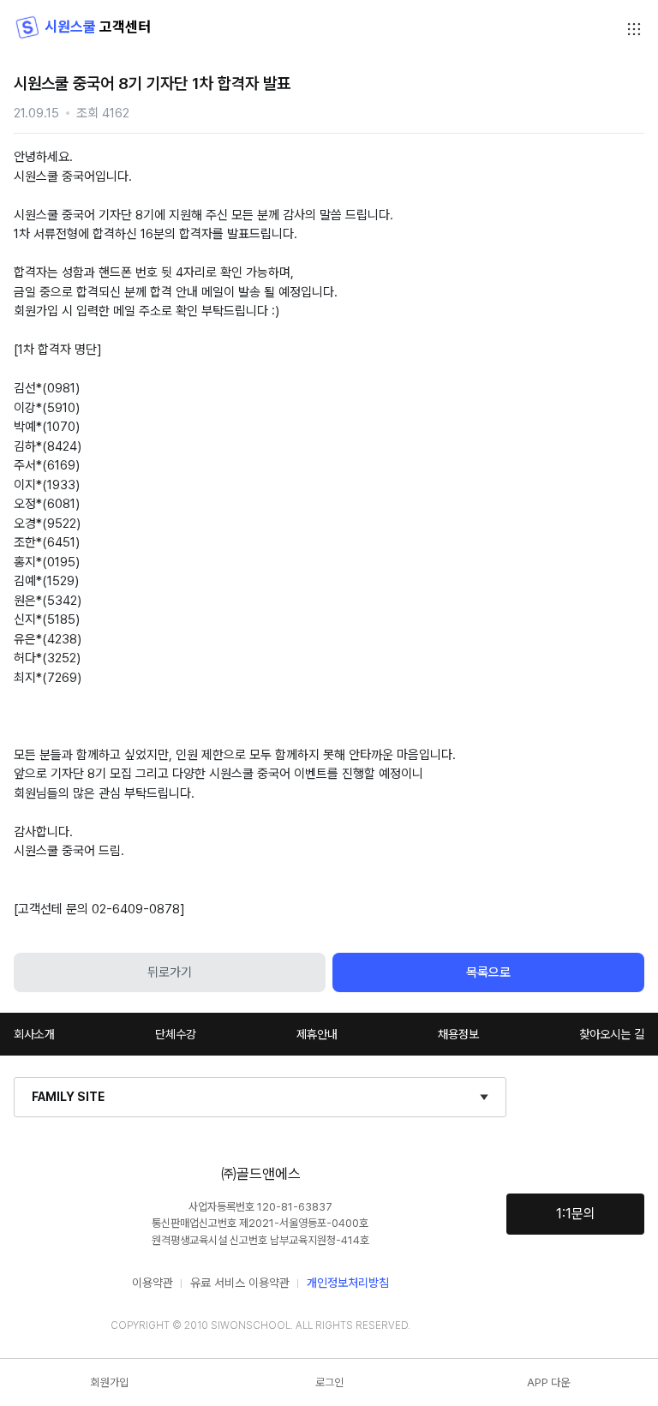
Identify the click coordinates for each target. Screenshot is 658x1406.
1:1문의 (575, 1214)
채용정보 (458, 1034)
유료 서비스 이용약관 (240, 1282)
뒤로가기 (169, 972)
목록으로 (488, 972)
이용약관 (152, 1282)
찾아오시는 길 (611, 1034)
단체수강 (175, 1034)
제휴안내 (317, 1034)
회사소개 (34, 1034)
